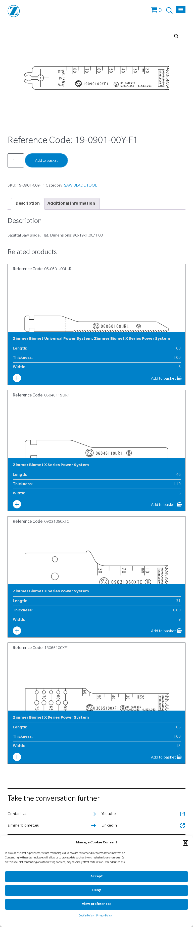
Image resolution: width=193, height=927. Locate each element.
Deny (96, 890)
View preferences (96, 904)
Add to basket (46, 161)
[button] (185, 842)
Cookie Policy (86, 915)
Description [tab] (28, 204)
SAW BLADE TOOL (80, 186)
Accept (96, 877)
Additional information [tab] (71, 204)
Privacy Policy (104, 915)
